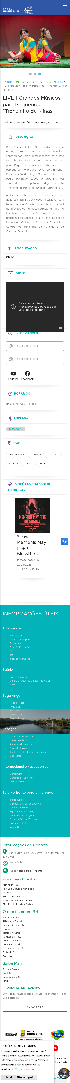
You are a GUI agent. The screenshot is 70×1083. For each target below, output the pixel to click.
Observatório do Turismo (23, 819)
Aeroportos (16, 636)
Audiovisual (16, 455)
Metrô (13, 651)
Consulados (16, 774)
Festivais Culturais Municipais (18, 889)
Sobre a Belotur (11, 969)
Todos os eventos (12, 917)
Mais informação (25, 1069)
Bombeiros (16, 711)
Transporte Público (20, 659)
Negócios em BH (12, 977)
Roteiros (7, 956)
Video (59, 122)
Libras (29, 464)
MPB (42, 464)
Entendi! (8, 1077)
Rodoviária (16, 643)
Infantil (13, 464)
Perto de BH (9, 952)
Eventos (8, 82)
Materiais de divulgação (22, 815)
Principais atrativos (20, 823)
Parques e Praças (12, 937)
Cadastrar (35, 1007)
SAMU (13, 685)
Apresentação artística (35, 82)
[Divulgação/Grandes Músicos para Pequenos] (35, 41)
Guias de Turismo (19, 748)
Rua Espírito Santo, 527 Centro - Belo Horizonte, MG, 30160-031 (34, 855)
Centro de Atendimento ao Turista (28, 752)
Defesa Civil (16, 715)
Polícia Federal (18, 782)
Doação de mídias (19, 808)
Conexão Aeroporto (20, 639)
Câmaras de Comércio (22, 778)
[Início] (18, 6)
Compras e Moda (12, 944)
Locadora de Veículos (21, 736)
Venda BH (15, 827)
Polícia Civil (16, 707)
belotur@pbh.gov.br (19, 862)
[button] (30, 74)
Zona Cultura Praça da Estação (19, 900)
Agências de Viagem (21, 744)
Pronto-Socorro (18, 677)
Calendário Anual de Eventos (25, 804)
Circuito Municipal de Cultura (18, 904)
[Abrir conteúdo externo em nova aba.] (13, 374)
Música (58, 82)
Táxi (12, 655)
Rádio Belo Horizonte (30, 871)
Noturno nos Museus (13, 897)
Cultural (36, 455)
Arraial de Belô (11, 885)
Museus (6, 929)
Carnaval (7, 893)
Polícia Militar (17, 703)
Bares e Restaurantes (14, 925)
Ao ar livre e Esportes (14, 941)
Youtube (13, 379)
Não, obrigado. (26, 1077)
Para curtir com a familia (16, 948)
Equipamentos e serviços (23, 811)
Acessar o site (27, 345)
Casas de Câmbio (19, 740)
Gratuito (53, 455)
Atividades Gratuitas (13, 921)
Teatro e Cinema (11, 933)
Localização (43, 122)
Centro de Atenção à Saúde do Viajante (31, 681)
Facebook (27, 379)
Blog (5, 981)
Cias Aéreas (16, 756)
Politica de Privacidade (60, 1060)
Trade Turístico (18, 800)
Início (8, 122)
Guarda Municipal (19, 718)
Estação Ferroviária (20, 647)
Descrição (23, 122)
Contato (7, 973)
